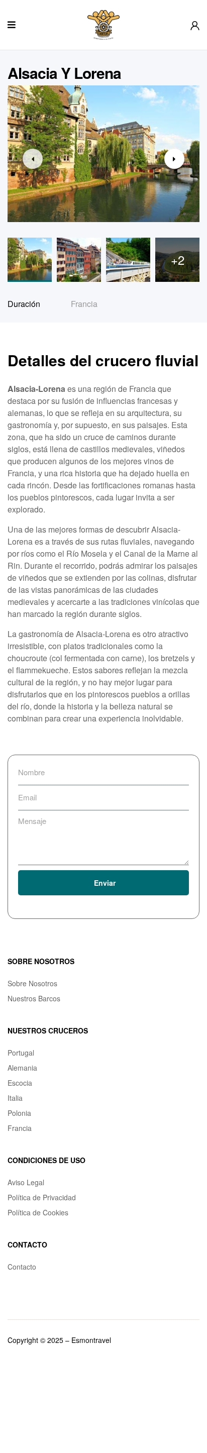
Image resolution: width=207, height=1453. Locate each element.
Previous (33, 159)
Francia (84, 303)
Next (174, 159)
